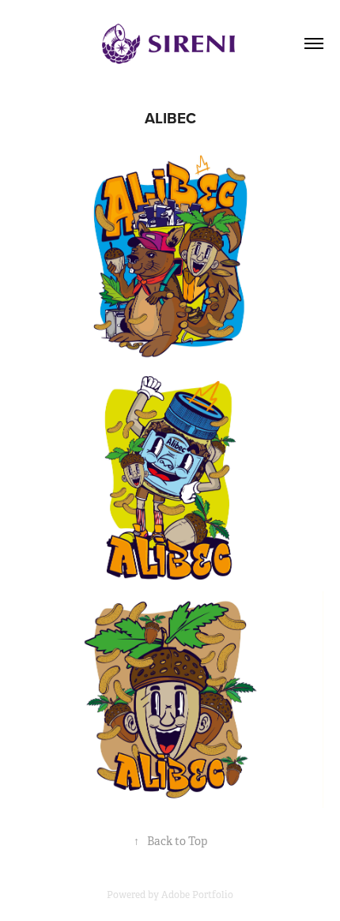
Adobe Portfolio (197, 895)
